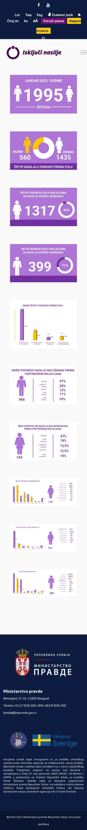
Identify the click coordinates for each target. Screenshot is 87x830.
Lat (17, 15)
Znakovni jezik (62, 15)
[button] (43, 38)
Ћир (28, 15)
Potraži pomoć (53, 21)
